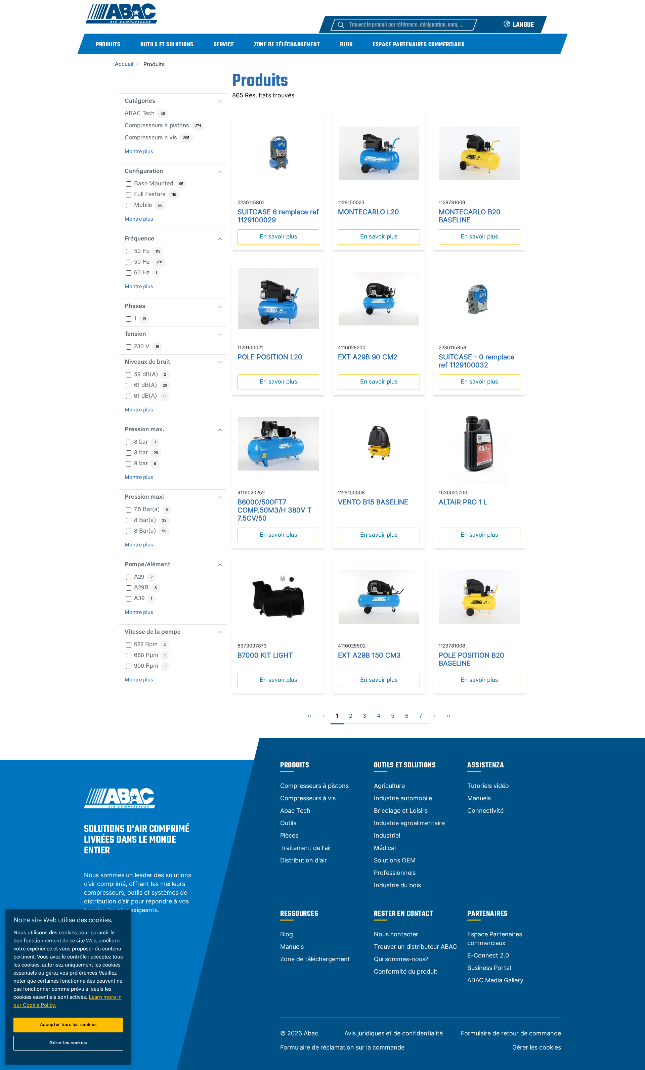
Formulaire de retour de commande (511, 1033)
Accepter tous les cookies (68, 1025)
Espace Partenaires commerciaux (418, 45)
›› (448, 716)
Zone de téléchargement (287, 45)
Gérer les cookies (536, 1047)
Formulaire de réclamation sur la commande (342, 1047)
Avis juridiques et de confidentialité (393, 1033)
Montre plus (139, 151)
